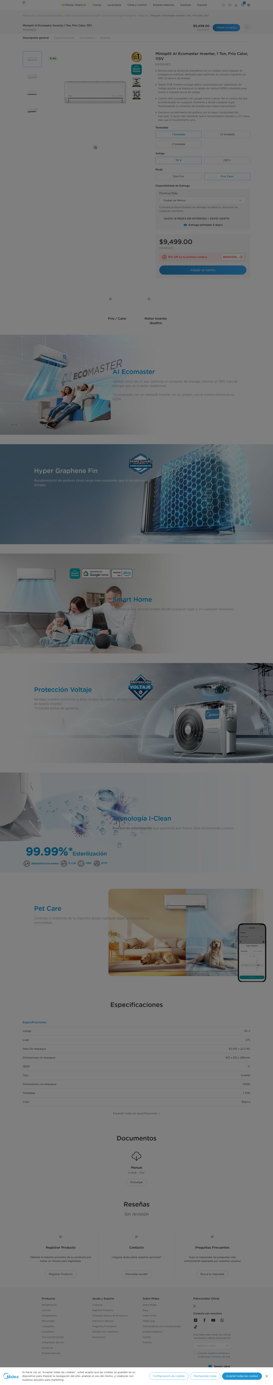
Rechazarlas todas (205, 1376)
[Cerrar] (267, 1376)
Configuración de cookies (169, 1376)
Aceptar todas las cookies (242, 1376)
